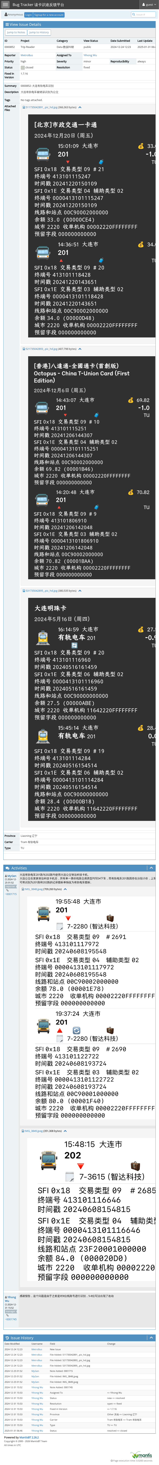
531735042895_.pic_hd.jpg (41, 590)
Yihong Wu (90, 55)
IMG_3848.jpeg (34, 889)
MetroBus (27, 55)
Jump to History (39, 32)
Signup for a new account (48, 15)
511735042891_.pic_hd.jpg (41, 107)
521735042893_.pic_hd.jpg (41, 349)
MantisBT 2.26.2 (29, 1437)
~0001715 (11, 894)
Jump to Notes (16, 32)
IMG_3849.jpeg (34, 1131)
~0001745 (11, 1319)
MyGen (11, 876)
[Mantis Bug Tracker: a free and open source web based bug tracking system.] (141, 1455)
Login (28, 15)
